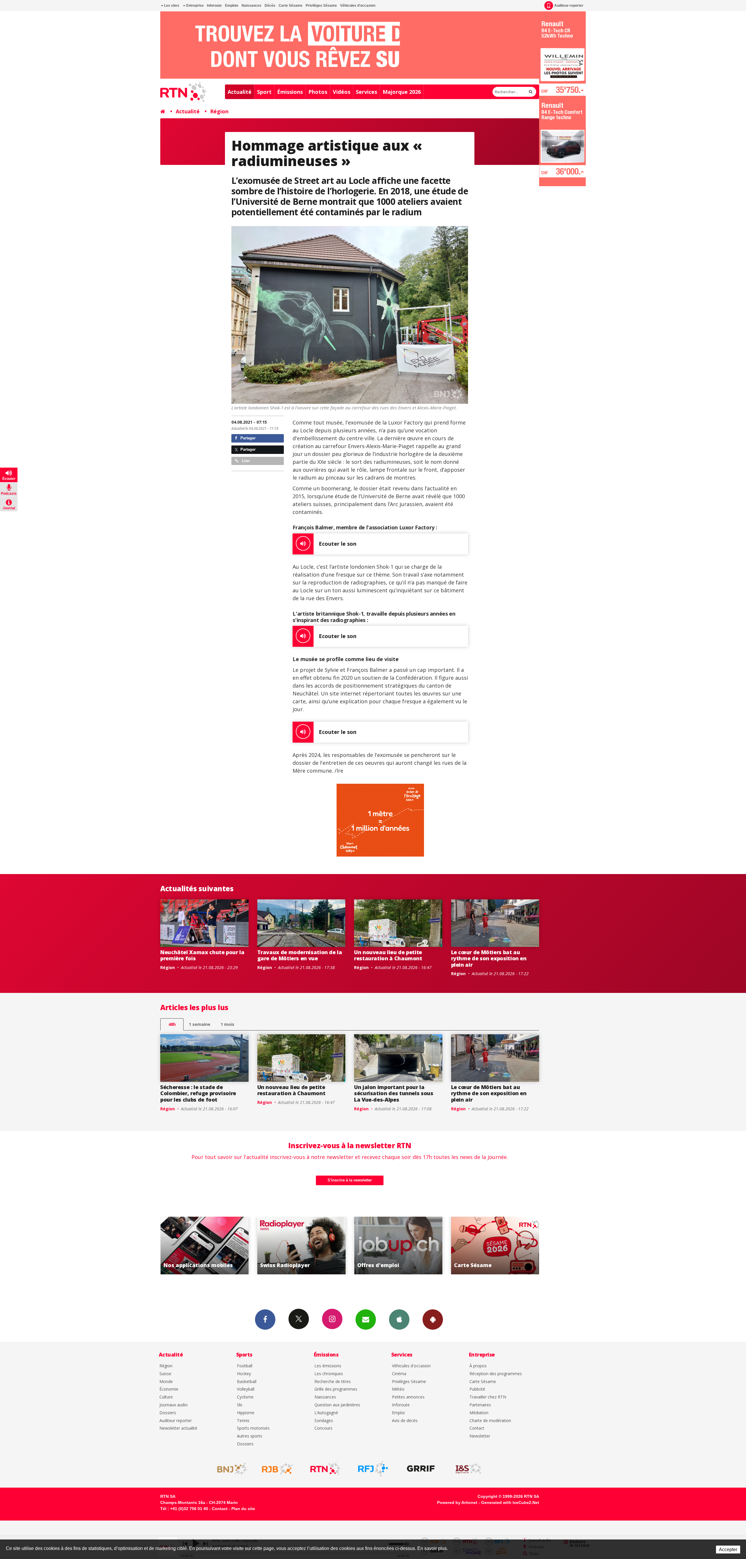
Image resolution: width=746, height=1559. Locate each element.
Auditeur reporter (175, 1420)
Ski (239, 1405)
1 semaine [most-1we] (199, 1024)
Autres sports (249, 1436)
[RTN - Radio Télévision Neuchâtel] (325, 1468)
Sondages (323, 1420)
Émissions (290, 91)
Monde (166, 1381)
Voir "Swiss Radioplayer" (495, 1245)
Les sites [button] (171, 5)
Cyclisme (245, 1397)
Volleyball (245, 1389)
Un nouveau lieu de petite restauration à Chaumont (388, 955)
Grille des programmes (335, 1389)
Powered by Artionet (457, 1502)
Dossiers (167, 1412)
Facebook (265, 1319)
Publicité (477, 1389)
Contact (476, 1428)
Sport (264, 91)
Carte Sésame (290, 5)
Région (219, 111)
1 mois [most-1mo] (227, 1024)
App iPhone (399, 1319)
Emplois (231, 5)
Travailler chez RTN (487, 1397)
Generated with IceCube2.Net (510, 1502)
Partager (247, 438)
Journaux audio (173, 1405)
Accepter (728, 1549)
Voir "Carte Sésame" (301, 1245)
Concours (323, 1428)
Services (366, 91)
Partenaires (480, 1405)
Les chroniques (328, 1373)
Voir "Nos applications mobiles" (398, 1245)
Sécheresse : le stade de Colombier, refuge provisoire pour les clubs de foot (198, 1093)
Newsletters (366, 1319)
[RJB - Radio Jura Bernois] (277, 1468)
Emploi (398, 1412)
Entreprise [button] (194, 5)
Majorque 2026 (402, 91)
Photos (317, 91)
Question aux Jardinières (337, 1405)
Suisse (165, 1373)
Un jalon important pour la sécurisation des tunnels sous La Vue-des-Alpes (393, 1093)
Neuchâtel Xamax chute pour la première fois (202, 955)
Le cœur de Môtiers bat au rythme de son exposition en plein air (489, 958)
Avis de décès (405, 1420)
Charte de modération (490, 1420)
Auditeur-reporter (568, 5)
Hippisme (245, 1412)
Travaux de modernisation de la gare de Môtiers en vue (299, 955)
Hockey (244, 1373)
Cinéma (399, 1373)
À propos (478, 1366)
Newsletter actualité (178, 1428)
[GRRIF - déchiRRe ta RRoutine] (421, 1468)
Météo (398, 1389)
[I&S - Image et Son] (468, 1468)
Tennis (243, 1420)
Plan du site (243, 1508)
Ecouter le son (337, 543)
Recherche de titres (332, 1381)
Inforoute (214, 5)
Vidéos (341, 91)
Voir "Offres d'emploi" (205, 1245)
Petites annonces (408, 1397)
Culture (166, 1397)
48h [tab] (172, 1024)
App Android (433, 1319)
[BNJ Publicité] (229, 1468)
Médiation (478, 1412)
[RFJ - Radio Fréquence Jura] (373, 1468)
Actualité (239, 91)
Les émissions (327, 1366)
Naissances (251, 5)
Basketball (246, 1381)
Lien (245, 461)
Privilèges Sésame (321, 5)
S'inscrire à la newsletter (350, 1180)
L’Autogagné (326, 1412)
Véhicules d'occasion (357, 5)
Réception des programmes (495, 1373)
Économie (168, 1389)
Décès (270, 5)
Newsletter (479, 1436)
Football (244, 1366)
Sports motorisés (253, 1428)
